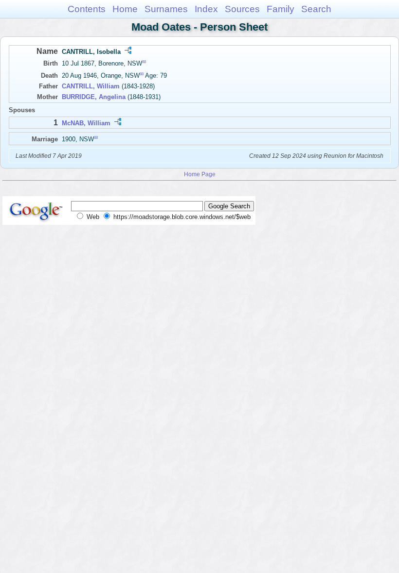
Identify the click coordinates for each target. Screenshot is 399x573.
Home (125, 9)
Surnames (166, 9)
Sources (242, 9)
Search (316, 9)
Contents (87, 9)
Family (280, 9)
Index (206, 9)
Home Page (200, 174)
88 (144, 62)
